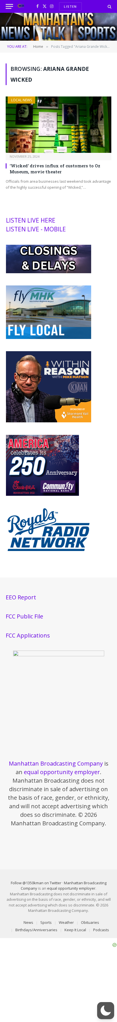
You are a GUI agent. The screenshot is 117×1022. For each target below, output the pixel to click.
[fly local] (48, 337)
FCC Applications (28, 635)
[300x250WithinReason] (48, 420)
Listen (70, 6)
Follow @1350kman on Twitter (36, 882)
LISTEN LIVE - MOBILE (36, 229)
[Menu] (9, 6)
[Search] (108, 6)
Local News (21, 100)
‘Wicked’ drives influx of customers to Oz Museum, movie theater (55, 168)
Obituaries (90, 922)
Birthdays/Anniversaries (36, 929)
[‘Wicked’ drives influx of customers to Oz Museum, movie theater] (58, 124)
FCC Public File (24, 616)
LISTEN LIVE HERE (30, 220)
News (28, 922)
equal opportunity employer (62, 772)
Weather (66, 922)
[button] (105, 1010)
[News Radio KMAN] (20, 6)
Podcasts (101, 929)
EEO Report (21, 597)
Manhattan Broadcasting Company (56, 763)
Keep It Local (75, 929)
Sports (46, 922)
